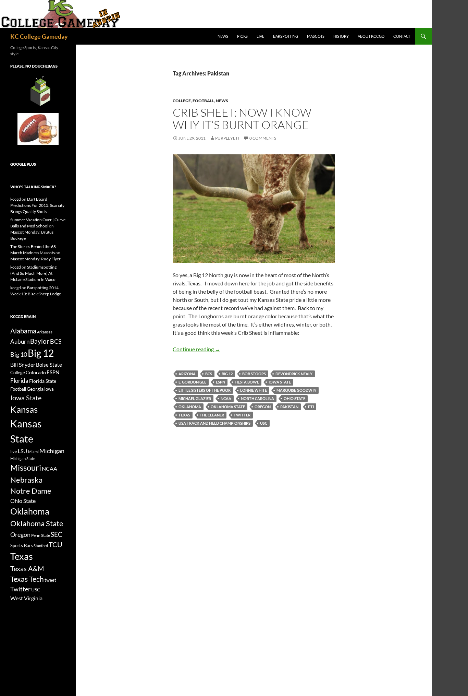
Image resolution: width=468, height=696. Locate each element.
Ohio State (294, 398)
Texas (184, 415)
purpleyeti (227, 138)
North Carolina (257, 398)
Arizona (187, 373)
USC (263, 423)
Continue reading (196, 349)
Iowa (49, 389)
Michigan (51, 451)
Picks (242, 36)
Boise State (49, 365)
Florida (19, 380)
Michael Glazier (194, 398)
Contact (402, 36)
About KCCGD (371, 36)
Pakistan (289, 406)
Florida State (42, 381)
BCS (208, 373)
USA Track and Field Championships (214, 423)
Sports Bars (21, 545)
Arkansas (44, 332)
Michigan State (22, 458)
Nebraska (26, 479)
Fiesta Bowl (247, 382)
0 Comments (262, 138)
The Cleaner (212, 415)
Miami (33, 451)
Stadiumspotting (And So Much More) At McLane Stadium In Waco (33, 273)
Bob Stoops (254, 373)
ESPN (220, 382)
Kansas (24, 409)
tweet (50, 580)
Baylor (39, 341)
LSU (22, 451)
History (341, 36)
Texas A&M (27, 568)
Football (203, 100)
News (223, 36)
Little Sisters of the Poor (204, 390)
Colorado (36, 372)
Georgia (35, 389)
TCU (55, 544)
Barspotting (285, 36)
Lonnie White (253, 390)
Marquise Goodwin (296, 390)
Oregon (263, 406)
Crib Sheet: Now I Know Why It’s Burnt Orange (242, 118)
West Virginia (26, 598)
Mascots (315, 36)
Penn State (40, 535)
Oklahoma (189, 406)
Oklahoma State (228, 406)
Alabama (23, 331)
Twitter (242, 415)
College (182, 100)
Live (260, 36)
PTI (311, 406)
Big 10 (18, 354)
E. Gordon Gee (192, 382)
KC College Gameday (39, 36)
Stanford (41, 545)
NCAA (226, 398)
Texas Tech (27, 579)
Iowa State (280, 382)
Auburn (19, 341)
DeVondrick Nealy (293, 373)
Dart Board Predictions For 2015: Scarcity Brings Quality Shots (37, 205)
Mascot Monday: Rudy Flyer (35, 258)
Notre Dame (30, 490)
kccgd (15, 199)
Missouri (25, 467)
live (13, 451)
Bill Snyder (22, 364)
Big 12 (227, 373)
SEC (56, 534)
